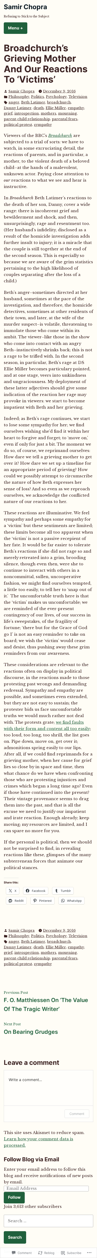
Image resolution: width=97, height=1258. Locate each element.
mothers (48, 113)
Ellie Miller (56, 108)
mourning (67, 113)
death (38, 108)
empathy (76, 108)
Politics (37, 97)
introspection (26, 113)
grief (8, 113)
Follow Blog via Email (31, 1159)
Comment (76, 1114)
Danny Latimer (18, 108)
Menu (17, 28)
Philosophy (18, 97)
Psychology (56, 97)
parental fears (64, 119)
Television (78, 97)
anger (13, 102)
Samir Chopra (25, 7)
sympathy (43, 125)
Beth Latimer (33, 102)
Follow (14, 1197)
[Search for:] (48, 1220)
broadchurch (59, 102)
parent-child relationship (27, 119)
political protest (18, 125)
